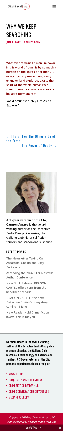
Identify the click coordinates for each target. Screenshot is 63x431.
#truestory (32, 42)
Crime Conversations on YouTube (29, 391)
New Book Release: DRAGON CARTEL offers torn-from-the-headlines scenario (26, 287)
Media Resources (19, 397)
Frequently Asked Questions (25, 380)
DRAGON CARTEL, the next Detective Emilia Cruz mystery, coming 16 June (27, 302)
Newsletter (16, 374)
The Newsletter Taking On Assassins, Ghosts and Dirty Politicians (25, 262)
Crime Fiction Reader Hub (24, 385)
